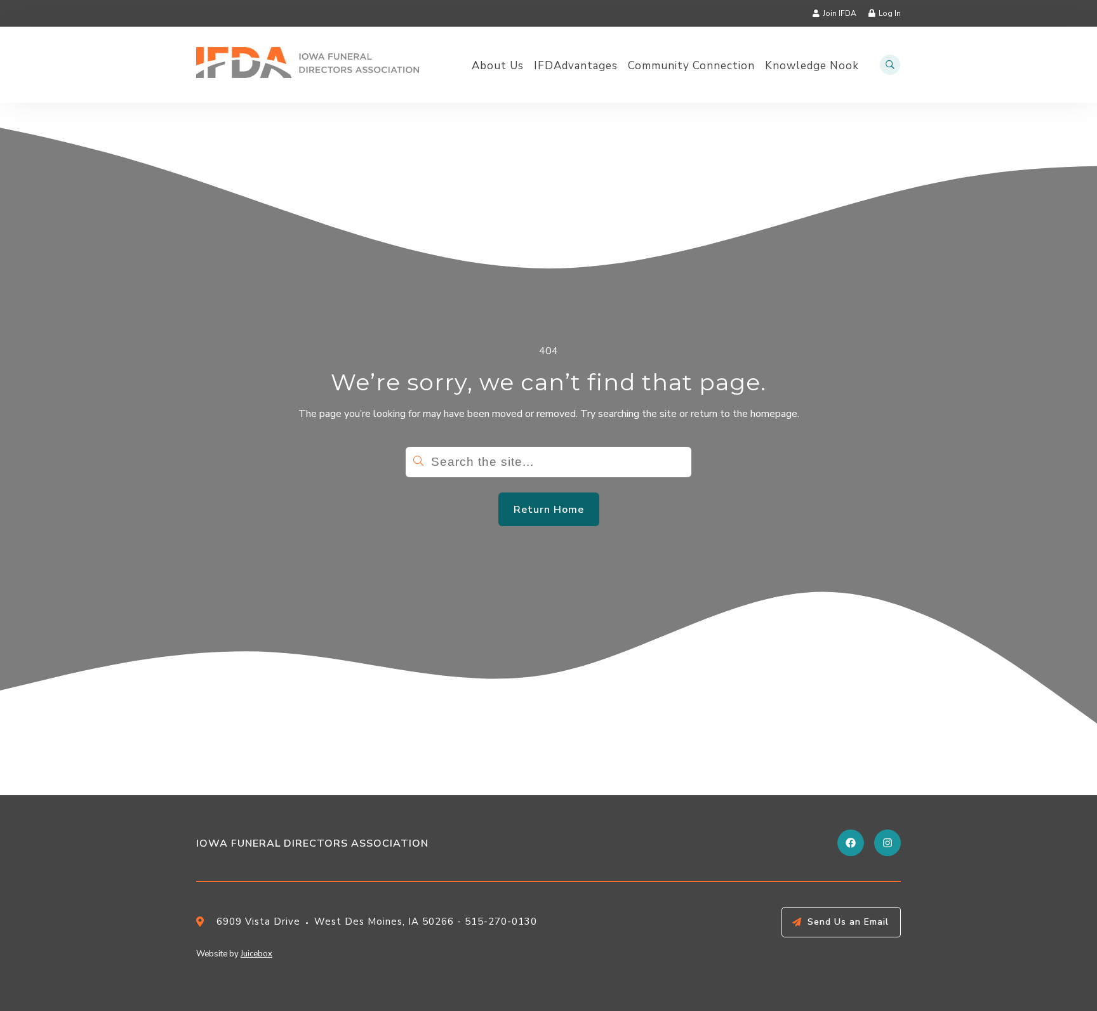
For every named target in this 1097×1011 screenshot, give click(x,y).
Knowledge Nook (812, 66)
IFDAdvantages (576, 66)
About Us (498, 66)
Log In (890, 13)
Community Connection (691, 66)
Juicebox (256, 954)
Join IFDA (839, 13)
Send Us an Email (848, 922)
